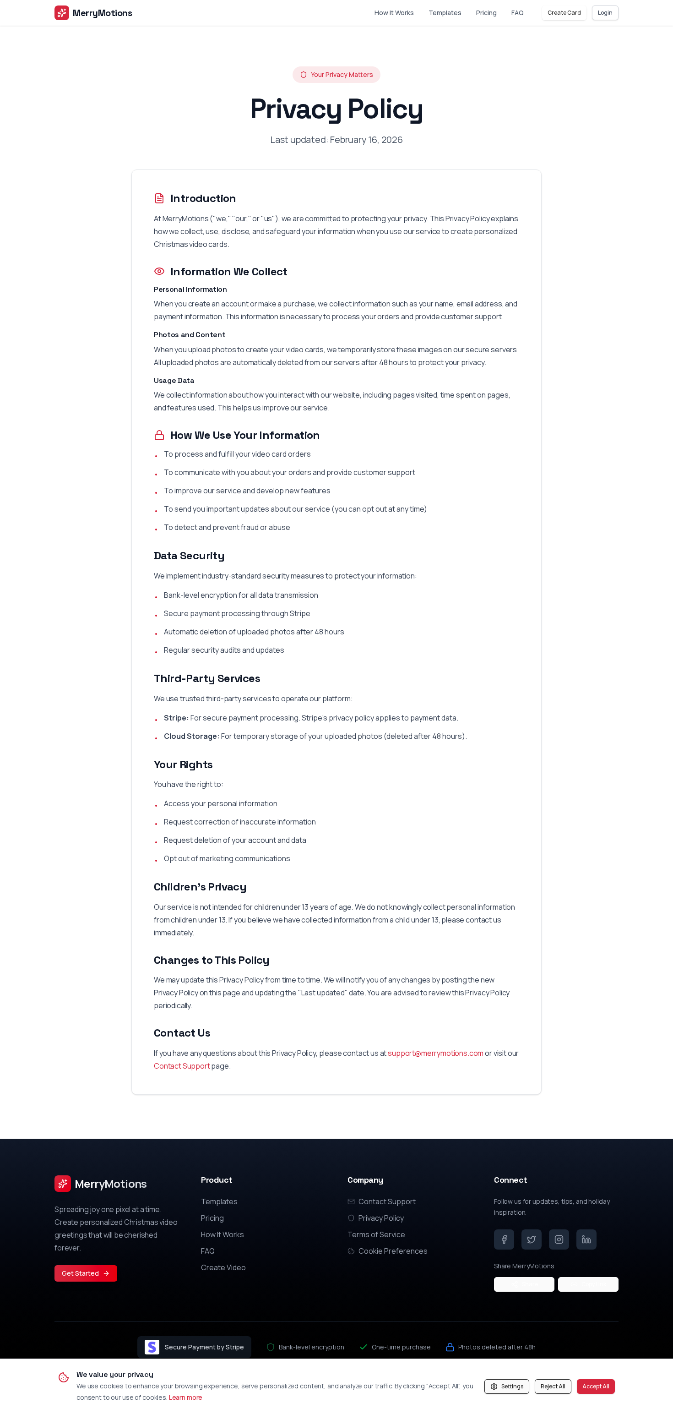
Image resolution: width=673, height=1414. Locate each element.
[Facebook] (504, 1239)
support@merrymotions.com (435, 1053)
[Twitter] (531, 1239)
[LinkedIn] (586, 1239)
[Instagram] (559, 1239)
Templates (445, 12)
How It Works (394, 12)
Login (605, 12)
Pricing (486, 12)
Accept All (595, 1386)
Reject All (553, 1386)
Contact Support (182, 1066)
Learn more (186, 1397)
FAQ (517, 12)
